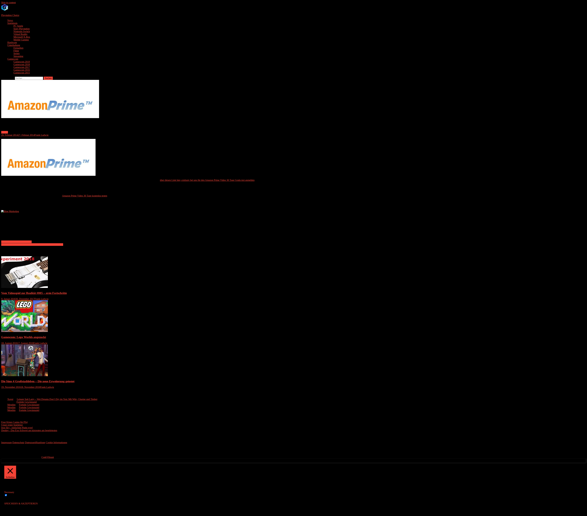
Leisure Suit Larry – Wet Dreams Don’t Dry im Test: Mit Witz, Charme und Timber (57, 399)
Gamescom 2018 (21, 64)
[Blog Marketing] (10, 211)
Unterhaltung (13, 45)
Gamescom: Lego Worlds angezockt (23, 337)
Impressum (6, 442)
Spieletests (12, 23)
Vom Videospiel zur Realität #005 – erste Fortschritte (34, 293)
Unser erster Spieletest (12, 425)
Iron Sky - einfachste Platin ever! (17, 427)
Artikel (4, 132)
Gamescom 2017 (21, 67)
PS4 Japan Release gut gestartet (16, 241)
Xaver (10, 399)
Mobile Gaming (21, 39)
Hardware (12, 42)
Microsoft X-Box (21, 37)
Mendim (11, 404)
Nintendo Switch (21, 31)
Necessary (13, 495)
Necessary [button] (9, 492)
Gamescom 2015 (21, 72)
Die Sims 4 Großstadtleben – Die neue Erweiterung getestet (37, 381)
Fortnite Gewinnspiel (27, 402)
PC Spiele (18, 26)
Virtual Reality (20, 34)
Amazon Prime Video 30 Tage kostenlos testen (84, 195)
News (10, 20)
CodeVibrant (47, 457)
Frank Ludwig (41, 135)
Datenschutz (18, 442)
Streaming (18, 56)
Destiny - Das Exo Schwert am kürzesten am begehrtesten (29, 430)
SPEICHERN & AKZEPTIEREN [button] (21, 503)
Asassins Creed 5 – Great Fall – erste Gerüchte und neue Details (32, 244)
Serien (16, 53)
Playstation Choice (10, 15)
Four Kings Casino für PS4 (14, 422)
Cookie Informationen (56, 442)
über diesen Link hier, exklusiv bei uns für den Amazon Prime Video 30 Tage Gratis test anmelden (207, 180)
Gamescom (12, 59)
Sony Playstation (21, 28)
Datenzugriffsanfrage (35, 442)
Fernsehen (18, 48)
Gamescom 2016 (21, 70)
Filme (16, 50)
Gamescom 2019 (21, 61)
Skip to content (8, 2)
